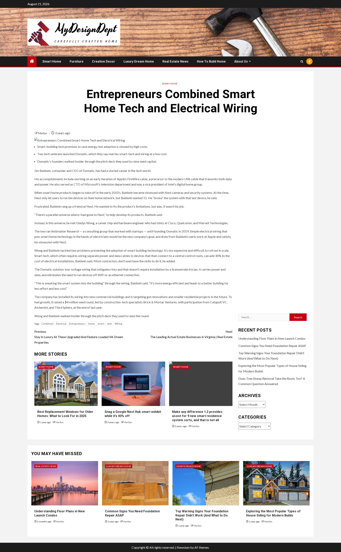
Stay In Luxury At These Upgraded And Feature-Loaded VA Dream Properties (78, 337)
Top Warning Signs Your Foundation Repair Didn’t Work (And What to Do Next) (201, 515)
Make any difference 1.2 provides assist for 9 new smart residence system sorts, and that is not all (197, 416)
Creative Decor (103, 61)
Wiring (118, 323)
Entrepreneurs (77, 323)
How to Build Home (211, 61)
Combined (47, 323)
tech (109, 323)
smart (100, 323)
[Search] (301, 61)
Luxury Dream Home (139, 61)
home (91, 323)
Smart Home (51, 61)
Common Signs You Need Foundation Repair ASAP (272, 346)
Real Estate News (175, 61)
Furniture (76, 61)
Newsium (183, 547)
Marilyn (43, 133)
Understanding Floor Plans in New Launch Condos (271, 338)
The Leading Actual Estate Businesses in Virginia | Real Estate (191, 334)
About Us (241, 61)
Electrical (61, 323)
